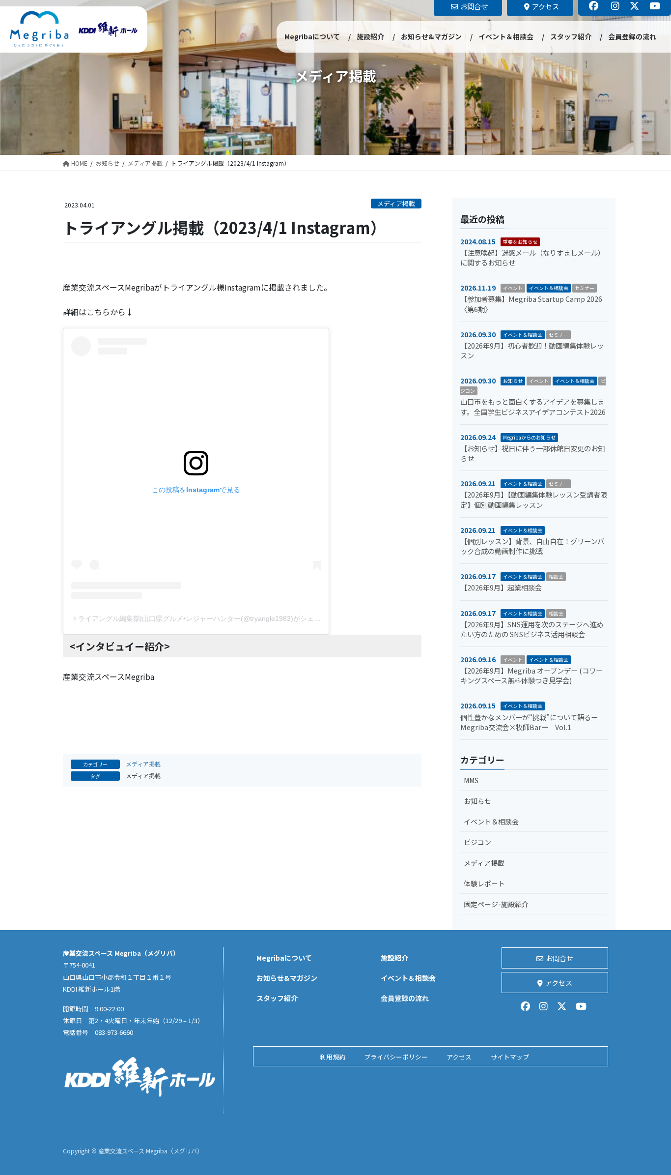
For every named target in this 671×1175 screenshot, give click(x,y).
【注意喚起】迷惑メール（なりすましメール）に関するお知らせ (532, 257)
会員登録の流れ (405, 998)
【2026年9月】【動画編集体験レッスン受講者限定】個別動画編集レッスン (533, 499)
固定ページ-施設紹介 (496, 904)
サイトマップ (510, 1056)
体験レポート (484, 883)
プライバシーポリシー (396, 1056)
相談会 (556, 576)
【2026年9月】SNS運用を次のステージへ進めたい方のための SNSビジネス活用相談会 (531, 629)
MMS (471, 780)
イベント (513, 288)
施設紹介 (394, 958)
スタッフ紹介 (277, 998)
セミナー (584, 288)
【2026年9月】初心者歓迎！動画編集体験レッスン (532, 350)
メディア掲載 (396, 203)
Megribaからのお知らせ (529, 437)
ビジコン (477, 842)
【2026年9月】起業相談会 (501, 587)
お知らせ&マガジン (286, 978)
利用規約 (332, 1056)
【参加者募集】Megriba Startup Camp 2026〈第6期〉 (531, 304)
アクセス (558, 983)
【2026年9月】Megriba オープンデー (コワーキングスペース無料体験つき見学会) (531, 675)
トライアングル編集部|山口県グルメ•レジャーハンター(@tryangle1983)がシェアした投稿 (209, 618)
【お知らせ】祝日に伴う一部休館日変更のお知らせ (532, 453)
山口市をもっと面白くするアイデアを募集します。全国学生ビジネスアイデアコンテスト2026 (533, 406)
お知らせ (513, 380)
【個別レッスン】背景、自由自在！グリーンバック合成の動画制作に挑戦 (532, 546)
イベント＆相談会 (548, 288)
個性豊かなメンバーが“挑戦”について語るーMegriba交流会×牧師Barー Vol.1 (529, 722)
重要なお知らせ (520, 241)
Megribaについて (284, 958)
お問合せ (559, 958)
